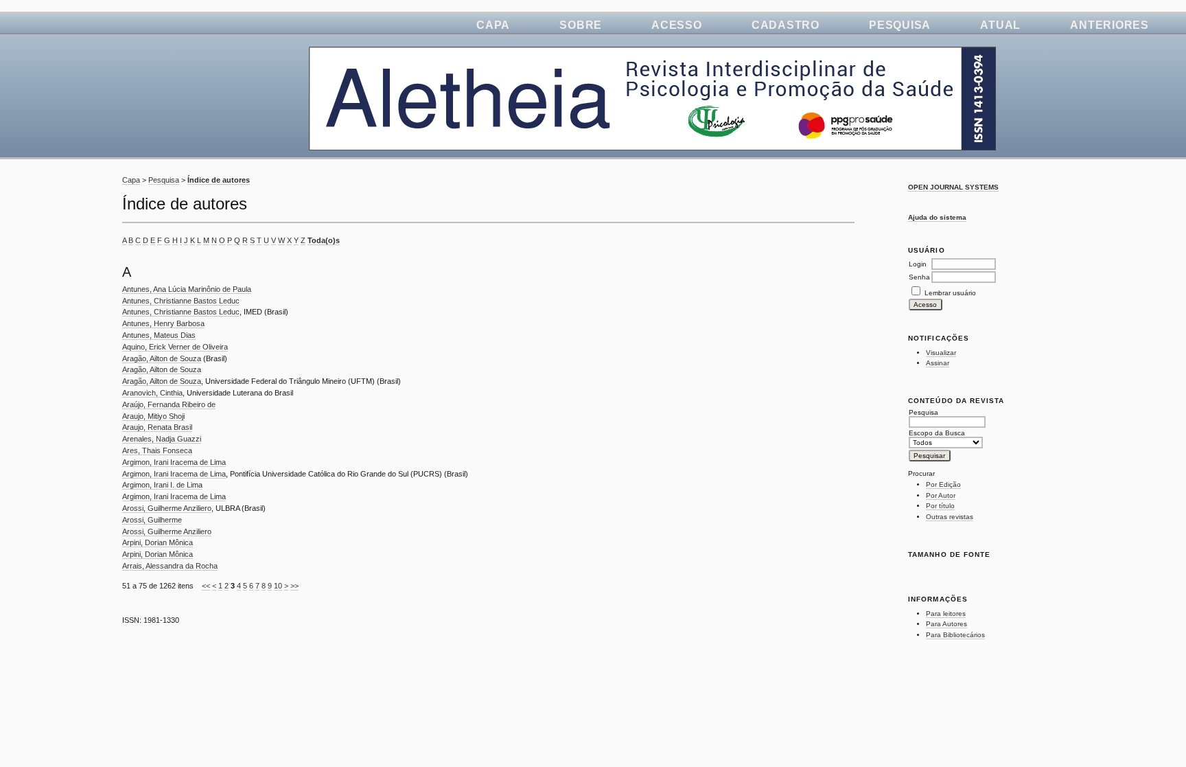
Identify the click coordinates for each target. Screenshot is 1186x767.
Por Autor (940, 495)
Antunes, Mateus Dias (159, 335)
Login (918, 264)
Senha (919, 277)
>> (294, 586)
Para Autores (946, 624)
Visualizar (941, 352)
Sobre (580, 25)
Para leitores (946, 613)
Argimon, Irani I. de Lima (162, 485)
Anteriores (1109, 25)
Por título (940, 506)
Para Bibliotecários (955, 635)
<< (206, 586)
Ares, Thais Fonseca (157, 450)
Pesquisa (900, 25)
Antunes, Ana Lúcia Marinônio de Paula (186, 289)
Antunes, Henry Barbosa (163, 323)
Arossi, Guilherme (152, 520)
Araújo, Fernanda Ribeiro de (169, 404)
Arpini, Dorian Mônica (157, 542)
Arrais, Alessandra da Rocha (170, 566)
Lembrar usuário (950, 293)
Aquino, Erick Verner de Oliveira (175, 347)
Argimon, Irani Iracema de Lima (174, 462)
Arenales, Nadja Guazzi (161, 439)
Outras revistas (949, 516)
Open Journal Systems (953, 187)
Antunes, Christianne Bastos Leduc (181, 301)
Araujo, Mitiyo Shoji (153, 416)
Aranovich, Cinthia (152, 393)
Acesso (676, 25)
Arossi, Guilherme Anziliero (166, 508)
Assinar (937, 363)
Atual (1000, 25)
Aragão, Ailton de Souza (161, 358)
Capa (493, 25)
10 (278, 586)
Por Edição (943, 484)
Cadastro (785, 25)
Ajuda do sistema (937, 217)
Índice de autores (218, 180)
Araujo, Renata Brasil (157, 427)
